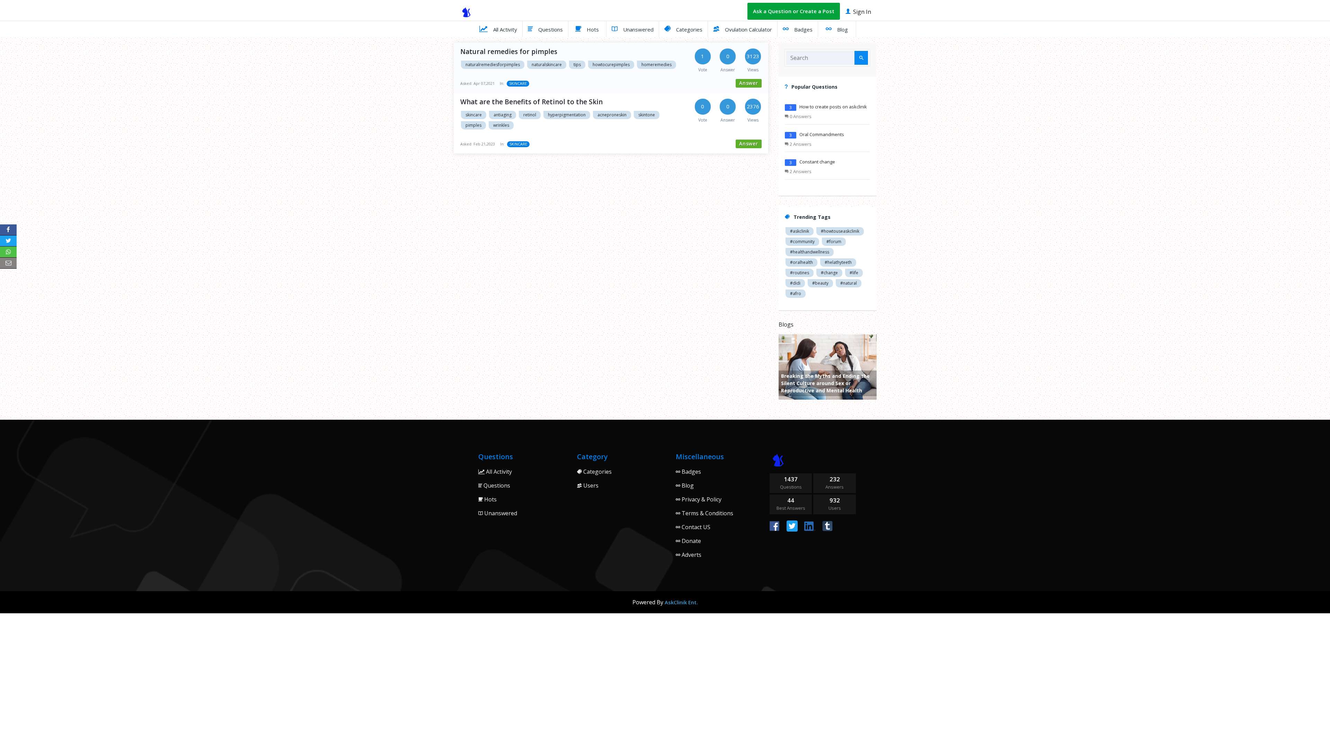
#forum (833, 241)
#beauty (820, 283)
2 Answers (800, 144)
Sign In (861, 12)
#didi (795, 283)
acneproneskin (612, 115)
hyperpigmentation (567, 115)
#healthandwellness (809, 252)
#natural (848, 283)
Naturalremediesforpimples (493, 65)
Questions (550, 29)
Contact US (695, 527)
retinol (529, 115)
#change (829, 273)
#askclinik (799, 231)
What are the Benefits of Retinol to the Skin (531, 101)
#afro (795, 293)
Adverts (690, 555)
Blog (842, 29)
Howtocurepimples (611, 65)
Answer (748, 83)
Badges (803, 29)
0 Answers (800, 116)
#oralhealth (801, 262)
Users (590, 485)
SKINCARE (518, 83)
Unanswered (638, 29)
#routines (799, 273)
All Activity (504, 29)
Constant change (817, 162)
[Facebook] (8, 229)
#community (802, 241)
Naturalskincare (547, 65)
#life (854, 273)
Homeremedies (656, 65)
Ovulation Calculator (748, 29)
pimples (473, 125)
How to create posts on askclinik (833, 107)
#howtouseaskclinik (840, 231)
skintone (646, 115)
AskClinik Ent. (681, 602)
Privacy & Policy (700, 499)
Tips (577, 65)
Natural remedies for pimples (508, 51)
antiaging (503, 115)
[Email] (8, 263)
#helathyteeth (838, 262)
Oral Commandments (821, 134)
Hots (592, 29)
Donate (690, 541)
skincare (474, 115)
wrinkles (501, 125)
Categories (688, 29)
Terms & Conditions (706, 513)
